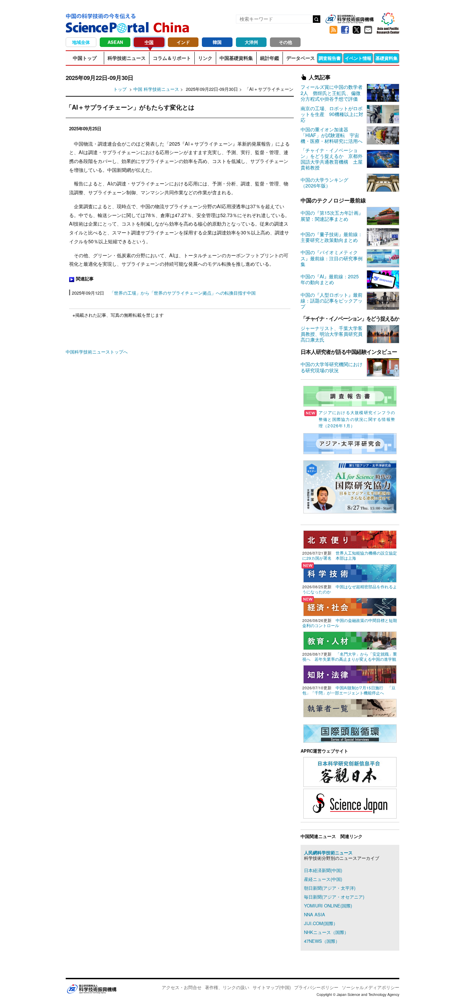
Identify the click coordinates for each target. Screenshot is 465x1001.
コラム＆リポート (172, 57)
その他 (285, 42)
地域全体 (81, 42)
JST (91, 988)
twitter (356, 30)
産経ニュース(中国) (323, 879)
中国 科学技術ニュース (156, 89)
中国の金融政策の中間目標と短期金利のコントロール (349, 623)
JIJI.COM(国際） (321, 923)
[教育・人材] (350, 640)
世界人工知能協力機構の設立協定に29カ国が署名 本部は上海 (349, 555)
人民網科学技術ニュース (328, 852)
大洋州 (251, 42)
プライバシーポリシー (316, 987)
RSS (333, 30)
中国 (149, 42)
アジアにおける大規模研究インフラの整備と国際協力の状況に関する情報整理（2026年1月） (357, 418)
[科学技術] (350, 572)
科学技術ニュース (127, 57)
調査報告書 (330, 58)
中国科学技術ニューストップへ (97, 351)
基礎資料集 (386, 58)
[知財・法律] (350, 673)
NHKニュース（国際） (326, 932)
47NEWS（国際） (322, 941)
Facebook (345, 30)
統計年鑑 (269, 57)
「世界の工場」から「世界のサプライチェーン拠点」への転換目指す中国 (183, 293)
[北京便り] (350, 539)
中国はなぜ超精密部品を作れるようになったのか (349, 589)
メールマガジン (368, 30)
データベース (300, 57)
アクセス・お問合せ (182, 987)
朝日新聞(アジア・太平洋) (329, 888)
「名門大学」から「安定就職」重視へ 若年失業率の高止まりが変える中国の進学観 (349, 656)
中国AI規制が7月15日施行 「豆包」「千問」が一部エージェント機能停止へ (349, 690)
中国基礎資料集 (236, 57)
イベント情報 (358, 58)
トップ (120, 89)
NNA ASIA (314, 914)
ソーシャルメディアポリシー (370, 987)
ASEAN (115, 42)
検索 (316, 19)
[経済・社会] (350, 606)
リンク (205, 57)
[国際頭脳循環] (350, 732)
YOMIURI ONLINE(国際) (328, 905)
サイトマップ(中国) (272, 987)
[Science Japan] (350, 803)
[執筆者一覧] (350, 707)
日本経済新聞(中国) (323, 870)
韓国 (217, 42)
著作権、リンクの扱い (227, 987)
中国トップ (85, 57)
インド (183, 42)
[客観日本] (350, 771)
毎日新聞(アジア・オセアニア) (334, 896)
